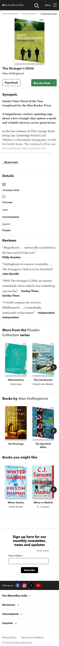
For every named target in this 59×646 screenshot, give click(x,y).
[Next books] (54, 367)
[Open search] (36, 5)
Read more (11, 162)
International (10, 614)
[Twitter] (31, 585)
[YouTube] (38, 585)
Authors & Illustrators (9, 14)
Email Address (16, 555)
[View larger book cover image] (29, 40)
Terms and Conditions (32, 637)
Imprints (7, 623)
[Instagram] (24, 585)
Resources (8, 604)
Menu (48, 5)
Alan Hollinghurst (29, 14)
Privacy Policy (9, 637)
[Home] (13, 5)
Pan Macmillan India (14, 595)
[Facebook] (17, 585)
